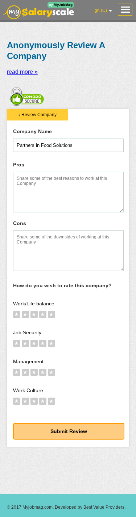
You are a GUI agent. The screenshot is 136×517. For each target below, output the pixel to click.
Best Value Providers (103, 507)
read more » (22, 72)
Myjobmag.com (37, 507)
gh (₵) (101, 10)
